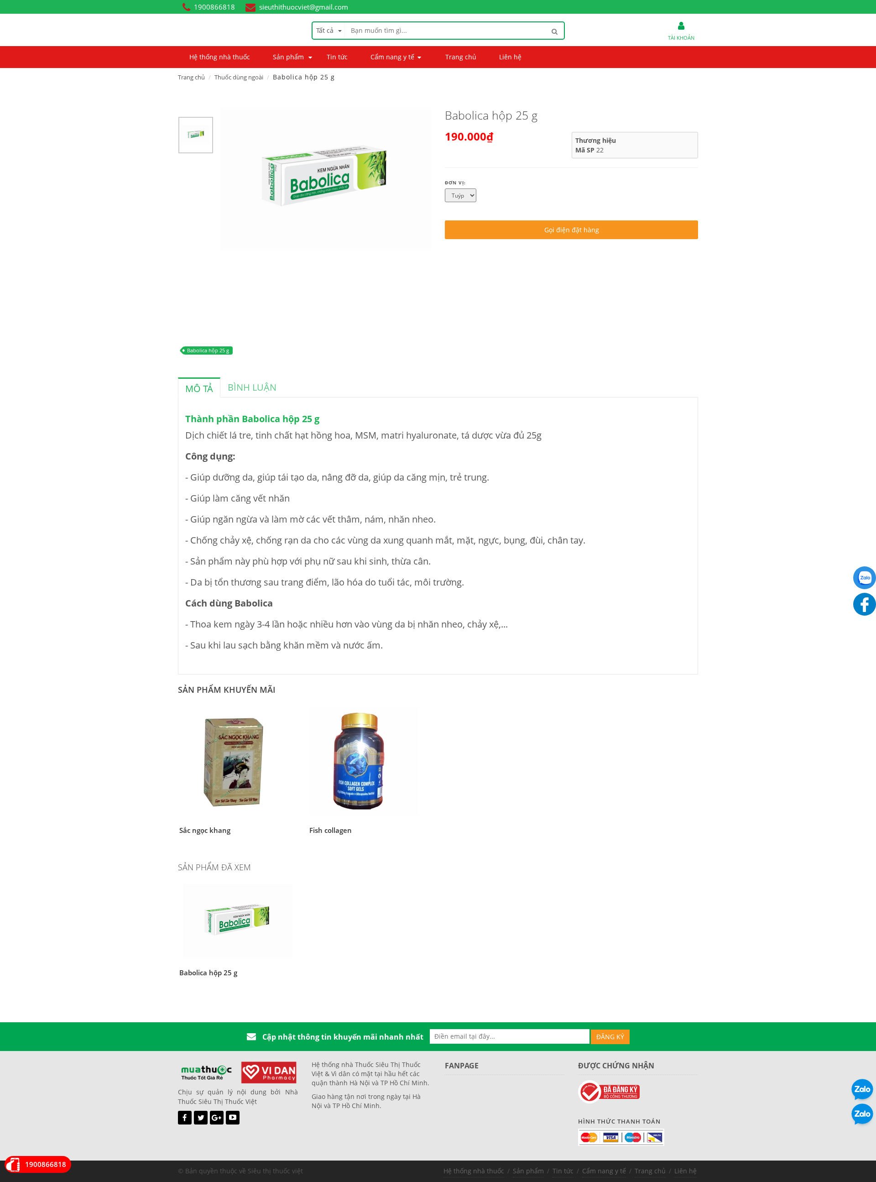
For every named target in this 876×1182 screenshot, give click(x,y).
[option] (196, 137)
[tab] (199, 387)
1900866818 (214, 6)
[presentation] (199, 389)
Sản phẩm (528, 1170)
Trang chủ (191, 77)
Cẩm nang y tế (604, 1170)
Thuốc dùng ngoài (238, 77)
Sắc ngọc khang (204, 830)
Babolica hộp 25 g (208, 350)
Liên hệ (685, 1170)
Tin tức (563, 1170)
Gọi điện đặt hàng (571, 229)
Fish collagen (330, 830)
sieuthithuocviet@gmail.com (303, 6)
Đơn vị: (455, 182)
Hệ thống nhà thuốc (473, 1170)
